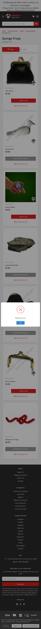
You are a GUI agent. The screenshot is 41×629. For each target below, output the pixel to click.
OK (20, 323)
